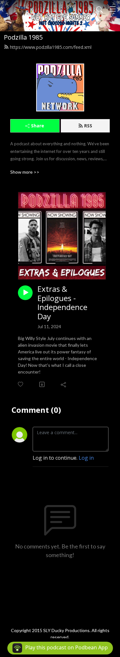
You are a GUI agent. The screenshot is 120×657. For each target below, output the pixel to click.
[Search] (99, 9)
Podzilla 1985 (23, 37)
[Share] (64, 384)
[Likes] (21, 384)
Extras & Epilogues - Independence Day (62, 302)
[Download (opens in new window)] (42, 384)
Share (37, 126)
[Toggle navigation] (112, 9)
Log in (86, 457)
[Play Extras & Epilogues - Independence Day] (25, 292)
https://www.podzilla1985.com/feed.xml (51, 47)
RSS (88, 126)
